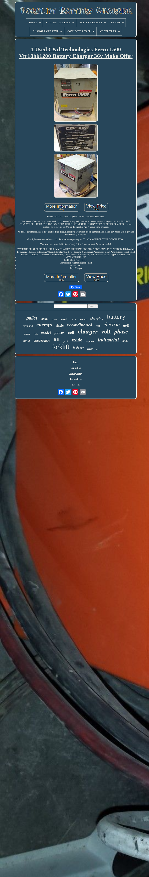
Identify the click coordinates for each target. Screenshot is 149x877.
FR (78, 384)
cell (71, 332)
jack (65, 341)
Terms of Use (76, 379)
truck (73, 319)
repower (90, 341)
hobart (78, 347)
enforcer (27, 334)
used (64, 319)
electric (112, 324)
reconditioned (79, 325)
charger (88, 331)
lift (57, 339)
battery (116, 316)
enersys (44, 324)
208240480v (42, 341)
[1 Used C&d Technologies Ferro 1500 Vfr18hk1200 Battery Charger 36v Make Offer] (76, 93)
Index (75, 362)
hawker (83, 319)
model (46, 333)
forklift (60, 346)
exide (77, 340)
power (59, 332)
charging (96, 318)
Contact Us (76, 368)
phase (121, 331)
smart (44, 318)
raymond (28, 325)
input (26, 341)
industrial (108, 340)
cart (98, 325)
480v (125, 341)
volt (106, 331)
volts (36, 334)
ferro (90, 348)
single (60, 325)
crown (54, 319)
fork (98, 349)
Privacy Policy (75, 373)
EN (73, 384)
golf (126, 325)
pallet (31, 318)
